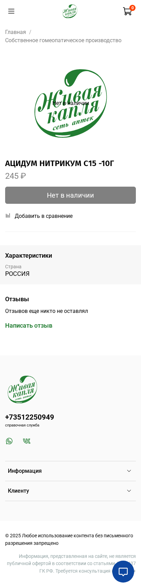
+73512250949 (29, 417)
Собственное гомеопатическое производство (63, 40)
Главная (15, 32)
